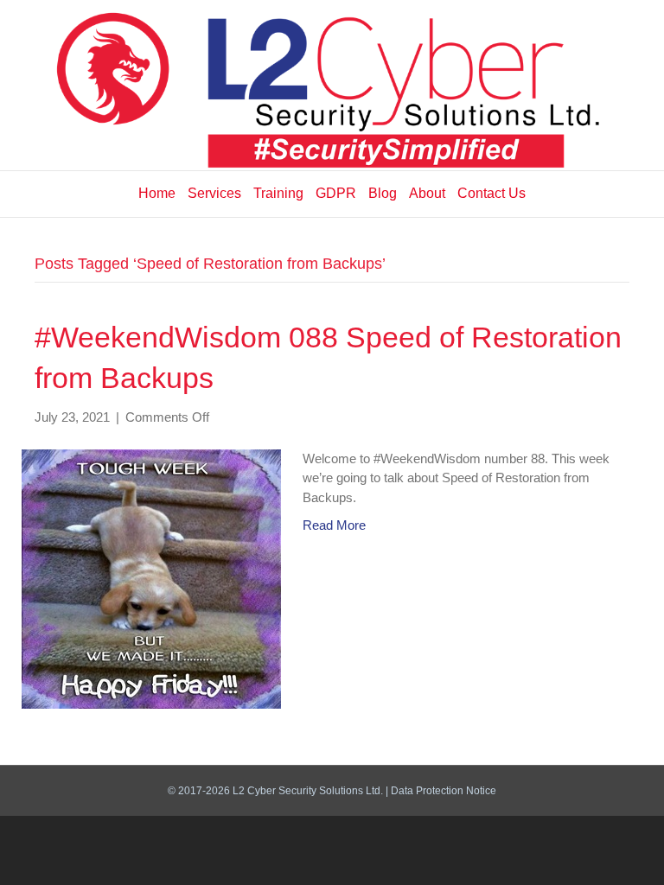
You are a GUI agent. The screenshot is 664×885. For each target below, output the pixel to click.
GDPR (336, 193)
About (427, 193)
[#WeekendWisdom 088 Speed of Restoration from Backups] (151, 577)
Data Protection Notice (443, 791)
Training (278, 193)
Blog (382, 193)
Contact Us (491, 193)
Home (157, 193)
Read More (334, 525)
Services (214, 193)
